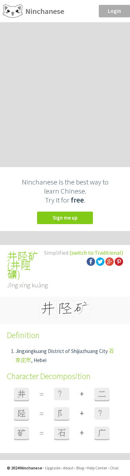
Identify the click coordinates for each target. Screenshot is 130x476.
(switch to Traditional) (96, 252)
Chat (114, 467)
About (68, 467)
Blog (80, 467)
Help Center (97, 467)
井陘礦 (19, 270)
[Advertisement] (65, 91)
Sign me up (65, 217)
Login (114, 11)
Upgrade (52, 467)
